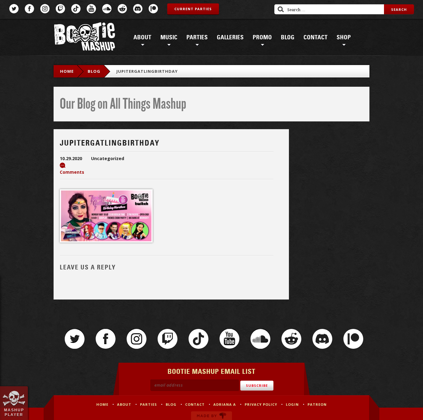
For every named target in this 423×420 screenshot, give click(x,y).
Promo (262, 37)
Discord (137, 8)
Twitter (14, 8)
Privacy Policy (261, 404)
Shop (344, 37)
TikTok (76, 8)
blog (94, 71)
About (142, 37)
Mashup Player (14, 412)
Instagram (45, 8)
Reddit (122, 8)
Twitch (60, 8)
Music (168, 37)
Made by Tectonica (211, 415)
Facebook (29, 8)
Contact (315, 37)
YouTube (91, 8)
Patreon (153, 8)
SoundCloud (106, 8)
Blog (287, 37)
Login (292, 404)
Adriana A (224, 404)
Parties (197, 37)
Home (67, 71)
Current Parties (193, 9)
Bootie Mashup (85, 38)
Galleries (230, 37)
